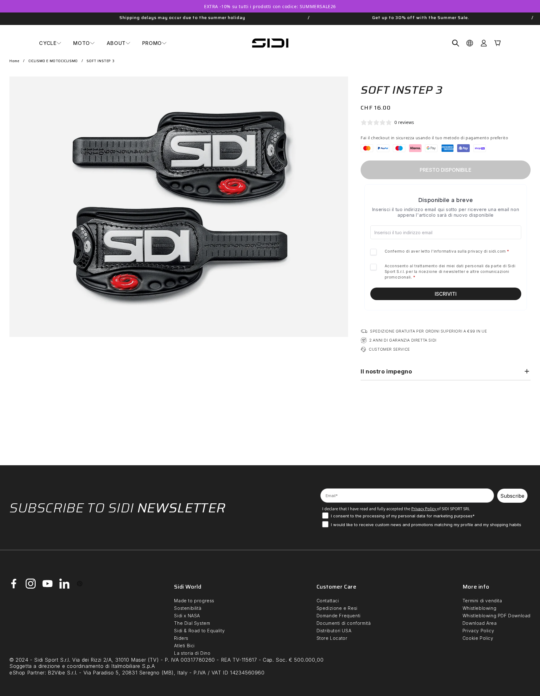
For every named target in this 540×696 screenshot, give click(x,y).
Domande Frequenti (339, 615)
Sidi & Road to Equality (199, 630)
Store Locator (332, 638)
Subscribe (512, 496)
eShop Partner (27, 672)
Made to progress (194, 600)
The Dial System (192, 623)
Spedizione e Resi (337, 608)
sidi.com (497, 251)
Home (14, 61)
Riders (181, 638)
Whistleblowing (479, 608)
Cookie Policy (477, 638)
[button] (50, 43)
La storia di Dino (192, 653)
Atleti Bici (184, 645)
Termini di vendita (482, 600)
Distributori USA (334, 630)
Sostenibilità (187, 608)
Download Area (479, 623)
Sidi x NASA (187, 615)
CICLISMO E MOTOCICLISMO (53, 61)
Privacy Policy (478, 630)
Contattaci (328, 600)
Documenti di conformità (344, 623)
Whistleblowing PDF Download (496, 615)
